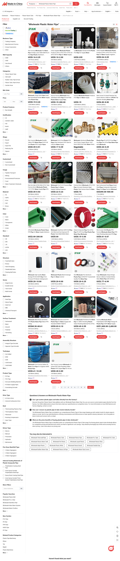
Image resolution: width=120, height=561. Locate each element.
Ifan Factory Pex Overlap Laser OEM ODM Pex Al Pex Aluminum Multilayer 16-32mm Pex (38, 53)
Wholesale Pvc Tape (92, 437)
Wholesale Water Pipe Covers (81, 449)
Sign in (116, 5)
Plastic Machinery (8, 550)
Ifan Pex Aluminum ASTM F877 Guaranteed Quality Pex (84, 277)
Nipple (4, 547)
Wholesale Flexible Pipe (93, 445)
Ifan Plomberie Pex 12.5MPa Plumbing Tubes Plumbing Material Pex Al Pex (84, 322)
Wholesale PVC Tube (109, 437)
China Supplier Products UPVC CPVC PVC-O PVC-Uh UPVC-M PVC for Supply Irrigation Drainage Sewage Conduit (61, 53)
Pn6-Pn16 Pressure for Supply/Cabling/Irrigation (61, 187)
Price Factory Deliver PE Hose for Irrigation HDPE (38, 366)
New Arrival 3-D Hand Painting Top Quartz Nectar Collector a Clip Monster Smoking (107, 98)
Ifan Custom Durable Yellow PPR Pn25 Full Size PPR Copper (38, 142)
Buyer (77, 11)
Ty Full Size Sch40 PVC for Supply (84, 52)
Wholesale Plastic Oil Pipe (60, 449)
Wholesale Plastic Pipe (75, 437)
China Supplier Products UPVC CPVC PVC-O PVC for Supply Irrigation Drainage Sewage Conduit (106, 53)
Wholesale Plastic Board (75, 445)
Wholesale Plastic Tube (57, 437)
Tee (4, 544)
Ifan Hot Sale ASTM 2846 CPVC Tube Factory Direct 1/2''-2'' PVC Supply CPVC (38, 187)
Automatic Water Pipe (52, 7)
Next (89, 387)
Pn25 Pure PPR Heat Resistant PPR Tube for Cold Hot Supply (61, 142)
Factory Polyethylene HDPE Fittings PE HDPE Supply (107, 322)
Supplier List (16, 19)
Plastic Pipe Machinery (9, 538)
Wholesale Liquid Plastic (77, 441)
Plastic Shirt (69, 7)
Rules (116, 11)
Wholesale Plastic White (56, 445)
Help (85, 11)
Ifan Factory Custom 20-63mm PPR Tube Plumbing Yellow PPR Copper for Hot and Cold (61, 366)
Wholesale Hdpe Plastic (38, 445)
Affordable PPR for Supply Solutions (38, 231)
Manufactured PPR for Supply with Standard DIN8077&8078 (61, 322)
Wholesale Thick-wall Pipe (38, 437)
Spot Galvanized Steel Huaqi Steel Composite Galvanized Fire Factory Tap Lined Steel (107, 187)
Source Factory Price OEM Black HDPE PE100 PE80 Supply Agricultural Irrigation (61, 98)
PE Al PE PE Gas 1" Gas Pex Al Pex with (107, 142)
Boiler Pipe (62, 7)
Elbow (4, 541)
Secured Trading (28, 19)
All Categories (8, 11)
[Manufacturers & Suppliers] (12, 4)
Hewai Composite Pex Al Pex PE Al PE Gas (84, 232)
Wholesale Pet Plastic (59, 441)
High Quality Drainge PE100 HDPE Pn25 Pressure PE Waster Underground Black (37, 277)
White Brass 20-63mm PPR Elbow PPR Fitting (38, 322)
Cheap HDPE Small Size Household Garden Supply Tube (39, 97)
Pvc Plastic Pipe (41, 7)
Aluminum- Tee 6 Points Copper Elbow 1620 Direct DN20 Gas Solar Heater (84, 142)
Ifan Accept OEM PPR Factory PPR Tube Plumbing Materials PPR (107, 232)
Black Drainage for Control (61, 276)
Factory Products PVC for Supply (84, 96)
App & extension (96, 11)
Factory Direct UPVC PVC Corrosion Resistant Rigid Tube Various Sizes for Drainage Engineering (84, 187)
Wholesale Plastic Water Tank (39, 441)
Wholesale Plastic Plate (95, 441)
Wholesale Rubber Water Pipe (39, 449)
